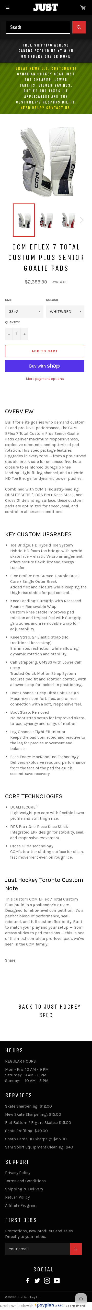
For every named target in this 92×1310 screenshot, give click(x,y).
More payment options (45, 379)
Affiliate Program (21, 1205)
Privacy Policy (17, 1172)
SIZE (8, 300)
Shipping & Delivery (24, 1189)
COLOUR (52, 300)
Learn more (75, 1306)
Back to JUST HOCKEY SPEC (48, 1011)
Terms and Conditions (25, 1180)
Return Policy (17, 1197)
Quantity (12, 322)
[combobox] (38, 27)
